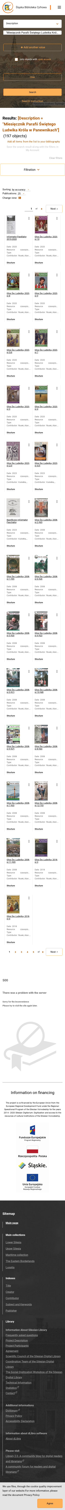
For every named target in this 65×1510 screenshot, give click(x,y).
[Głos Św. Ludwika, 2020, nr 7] (44, 337)
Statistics (11, 1387)
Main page (12, 1223)
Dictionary (12, 1410)
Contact (10, 1393)
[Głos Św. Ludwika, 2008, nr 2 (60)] (44, 507)
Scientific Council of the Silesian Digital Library (33, 1356)
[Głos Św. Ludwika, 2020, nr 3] (16, 394)
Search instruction (32, 101)
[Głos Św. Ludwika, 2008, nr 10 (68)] (44, 677)
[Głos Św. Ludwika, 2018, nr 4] (16, 904)
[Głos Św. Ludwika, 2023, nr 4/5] (44, 451)
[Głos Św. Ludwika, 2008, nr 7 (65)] (16, 791)
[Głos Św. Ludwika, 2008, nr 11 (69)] (16, 847)
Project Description (17, 1340)
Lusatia (10, 1267)
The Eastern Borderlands (20, 1261)
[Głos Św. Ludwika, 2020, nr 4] (44, 394)
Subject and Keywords (19, 1304)
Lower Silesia (13, 1242)
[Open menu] (59, 7)
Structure (11, 263)
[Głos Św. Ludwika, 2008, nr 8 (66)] (44, 734)
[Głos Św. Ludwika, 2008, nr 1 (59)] (16, 564)
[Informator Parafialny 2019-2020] (16, 224)
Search (32, 92)
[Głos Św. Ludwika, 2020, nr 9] (44, 281)
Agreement (12, 1351)
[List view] (19, 198)
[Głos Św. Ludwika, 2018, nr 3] (44, 847)
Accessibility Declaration (20, 1421)
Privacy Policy (14, 1415)
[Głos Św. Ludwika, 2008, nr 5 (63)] (16, 621)
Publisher (11, 1310)
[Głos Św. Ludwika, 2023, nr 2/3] (16, 451)
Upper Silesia (13, 1248)
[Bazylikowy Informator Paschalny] (16, 507)
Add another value (34, 47)
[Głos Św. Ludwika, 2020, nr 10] (44, 224)
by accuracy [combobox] (18, 189)
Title (8, 1285)
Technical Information (19, 1382)
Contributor (12, 1298)
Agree (50, 1503)
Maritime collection (17, 1254)
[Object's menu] (29, 218)
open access (44, 59)
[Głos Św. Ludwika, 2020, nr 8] (16, 281)
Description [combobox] (12, 23)
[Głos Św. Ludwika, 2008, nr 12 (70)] (44, 791)
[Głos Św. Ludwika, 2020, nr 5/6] (16, 337)
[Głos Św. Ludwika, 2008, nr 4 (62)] (44, 621)
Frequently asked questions (22, 1335)
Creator (10, 1292)
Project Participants (17, 1345)
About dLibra (13, 1438)
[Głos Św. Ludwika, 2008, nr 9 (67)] (16, 734)
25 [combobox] (19, 193)
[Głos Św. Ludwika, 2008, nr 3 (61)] (16, 677)
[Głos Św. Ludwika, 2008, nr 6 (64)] (44, 564)
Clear (32, 77)
